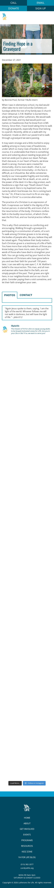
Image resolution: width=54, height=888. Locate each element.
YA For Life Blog (27, 857)
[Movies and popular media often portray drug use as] (27, 440)
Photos (9, 295)
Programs (27, 840)
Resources (27, 846)
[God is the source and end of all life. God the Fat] (27, 381)
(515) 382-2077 (27, 864)
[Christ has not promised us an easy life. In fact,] (27, 529)
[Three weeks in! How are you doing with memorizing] (27, 499)
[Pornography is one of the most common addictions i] (27, 735)
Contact (26, 295)
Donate (13, 8)
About (27, 823)
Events (27, 834)
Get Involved (27, 829)
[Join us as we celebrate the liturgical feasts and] (27, 470)
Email (40, 2)
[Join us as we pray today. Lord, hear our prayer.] (27, 410)
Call (13, 2)
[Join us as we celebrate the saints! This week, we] (27, 617)
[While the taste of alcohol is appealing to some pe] (27, 588)
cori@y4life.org (27, 868)
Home (27, 817)
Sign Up (40, 8)
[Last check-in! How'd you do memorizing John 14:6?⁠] (27, 352)
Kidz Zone (27, 851)
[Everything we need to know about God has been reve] (27, 676)
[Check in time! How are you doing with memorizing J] (27, 647)
